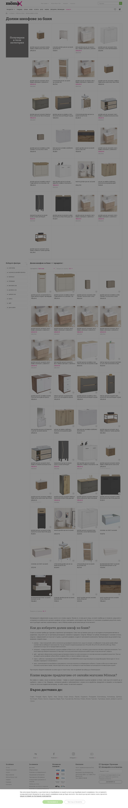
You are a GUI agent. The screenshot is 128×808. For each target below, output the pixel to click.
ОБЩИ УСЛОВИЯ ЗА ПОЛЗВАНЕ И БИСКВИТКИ (35, 796)
